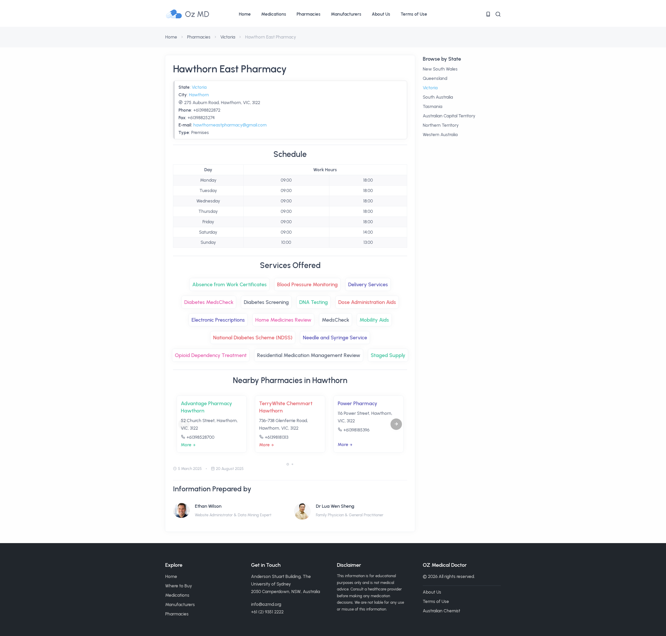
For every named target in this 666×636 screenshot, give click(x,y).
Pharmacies (309, 14)
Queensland (435, 78)
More (186, 444)
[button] (396, 424)
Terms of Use (414, 14)
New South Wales (440, 69)
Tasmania (432, 106)
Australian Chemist (441, 610)
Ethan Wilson (208, 506)
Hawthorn (199, 94)
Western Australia (440, 134)
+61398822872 (206, 110)
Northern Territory (441, 125)
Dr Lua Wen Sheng (335, 506)
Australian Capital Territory (449, 115)
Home (245, 14)
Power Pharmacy (357, 403)
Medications (273, 14)
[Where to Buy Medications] (488, 14)
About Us (381, 14)
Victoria (227, 37)
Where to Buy (178, 585)
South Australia (438, 97)
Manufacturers (346, 14)
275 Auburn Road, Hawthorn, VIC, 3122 (222, 102)
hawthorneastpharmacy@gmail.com (230, 125)
